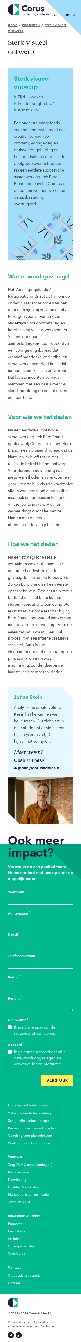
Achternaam (19, 913)
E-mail (14, 934)
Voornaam (17, 891)
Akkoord (16, 1044)
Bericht (15, 998)
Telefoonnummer (23, 955)
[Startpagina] (33, 10)
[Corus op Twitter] (11, 1335)
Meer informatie (46, 1063)
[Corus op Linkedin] (19, 1335)
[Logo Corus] (40, 1302)
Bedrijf (14, 977)
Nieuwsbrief (18, 1019)
